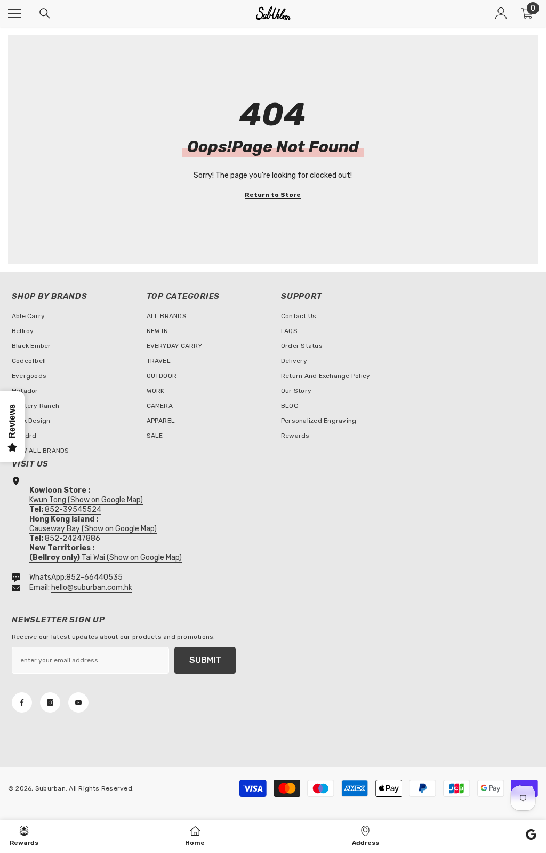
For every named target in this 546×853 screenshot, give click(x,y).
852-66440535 (94, 577)
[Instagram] (50, 702)
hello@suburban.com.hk (91, 587)
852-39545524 (73, 509)
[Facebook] (22, 702)
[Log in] (501, 13)
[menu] (14, 13)
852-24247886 (72, 538)
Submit (205, 660)
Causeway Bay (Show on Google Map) (93, 528)
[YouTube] (78, 702)
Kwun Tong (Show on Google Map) (86, 499)
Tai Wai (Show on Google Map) (105, 557)
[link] (531, 836)
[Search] (44, 13)
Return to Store (273, 195)
